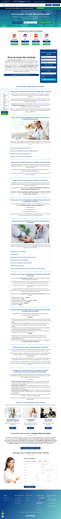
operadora (39, 100)
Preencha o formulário (17, 351)
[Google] (45, 500)
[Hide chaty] (2, 516)
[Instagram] (40, 500)
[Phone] (2, 510)
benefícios (28, 247)
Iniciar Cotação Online (30, 486)
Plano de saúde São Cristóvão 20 (20, 154)
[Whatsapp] (2, 513)
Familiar (47, 39)
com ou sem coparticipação (43, 105)
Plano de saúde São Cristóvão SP (20, 148)
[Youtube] (44, 500)
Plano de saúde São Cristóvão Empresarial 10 (24, 151)
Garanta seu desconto (48, 79)
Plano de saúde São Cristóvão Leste (21, 156)
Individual (36, 39)
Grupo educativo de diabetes (19, 260)
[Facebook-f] (37, 500)
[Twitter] (39, 500)
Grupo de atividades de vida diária (21, 263)
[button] (30, 148)
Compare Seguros (15, 358)
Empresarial (14, 39)
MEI (25, 39)
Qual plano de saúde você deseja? (5, 96)
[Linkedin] (42, 500)
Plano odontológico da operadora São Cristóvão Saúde (27, 268)
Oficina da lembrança (17, 266)
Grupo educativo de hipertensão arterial (23, 257)
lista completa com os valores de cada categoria (27, 173)
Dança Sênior (14, 254)
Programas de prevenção (18, 251)
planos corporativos (37, 99)
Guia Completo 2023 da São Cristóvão (5, 110)
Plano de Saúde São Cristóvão (5, 103)
